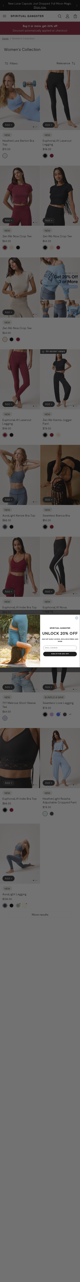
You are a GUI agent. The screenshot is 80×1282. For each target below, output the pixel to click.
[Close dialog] (76, 618)
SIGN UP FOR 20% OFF (60, 654)
